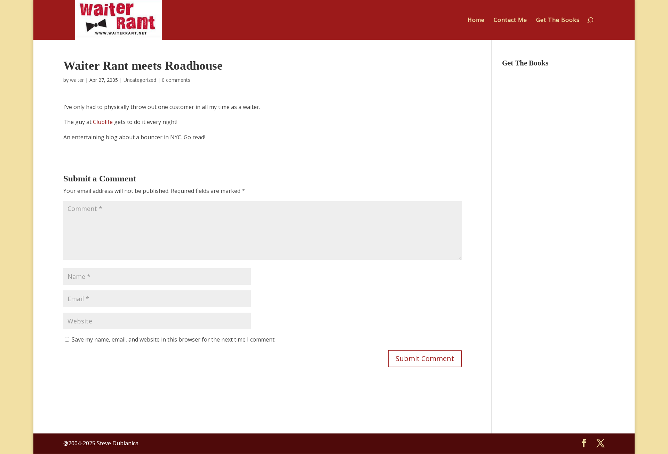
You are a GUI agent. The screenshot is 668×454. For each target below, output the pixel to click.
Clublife (103, 122)
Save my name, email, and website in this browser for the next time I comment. (174, 339)
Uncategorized (140, 80)
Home (476, 20)
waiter (77, 80)
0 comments (176, 80)
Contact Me (510, 20)
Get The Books (558, 20)
